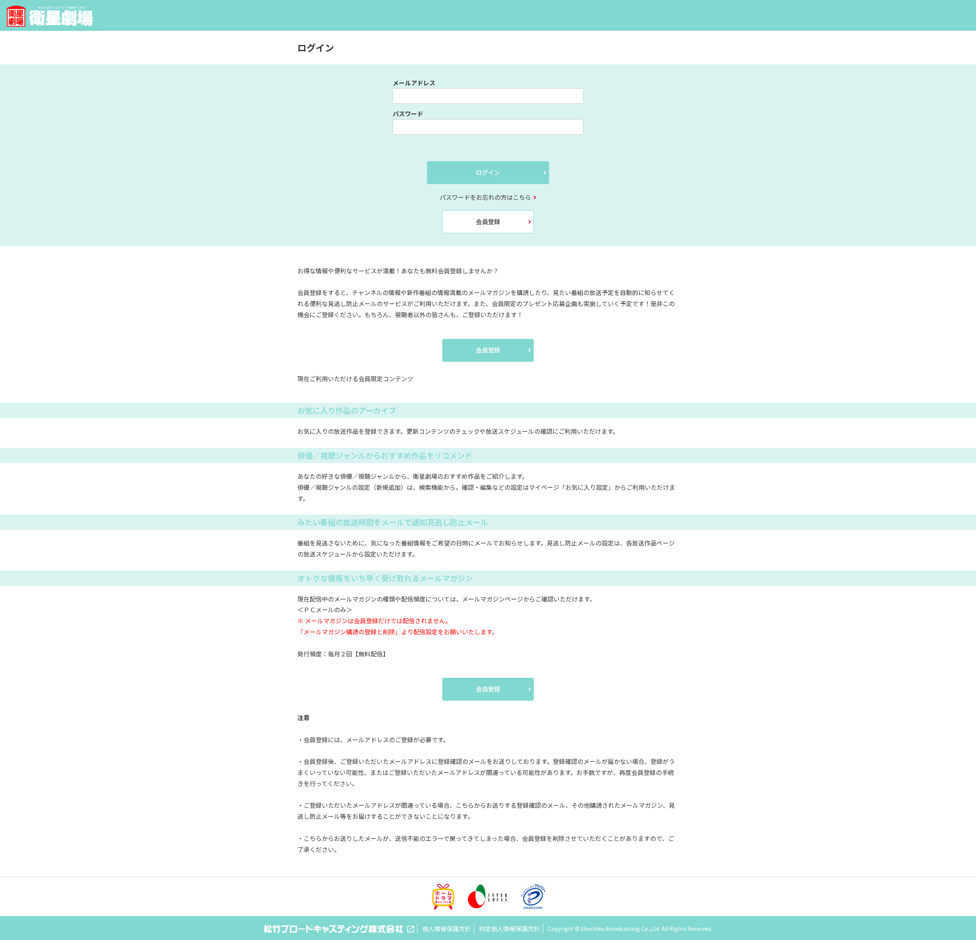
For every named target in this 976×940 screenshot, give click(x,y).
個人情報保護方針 (446, 928)
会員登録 (488, 221)
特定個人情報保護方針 (509, 928)
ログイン (488, 172)
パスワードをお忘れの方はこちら (485, 197)
